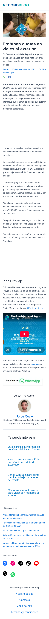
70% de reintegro (35, 308)
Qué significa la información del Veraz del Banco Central (24, 448)
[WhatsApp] (4, 77)
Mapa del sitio (24, 605)
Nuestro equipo (24, 593)
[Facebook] (9, 77)
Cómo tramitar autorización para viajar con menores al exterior (23, 493)
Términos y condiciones (24, 612)
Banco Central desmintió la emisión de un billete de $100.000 (23, 462)
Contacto (24, 599)
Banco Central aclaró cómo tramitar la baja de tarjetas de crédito (23, 477)
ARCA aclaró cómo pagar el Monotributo (21, 531)
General (6, 69)
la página (35, 364)
